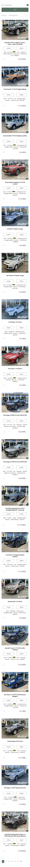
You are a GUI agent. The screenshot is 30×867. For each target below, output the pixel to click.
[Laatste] (21, 861)
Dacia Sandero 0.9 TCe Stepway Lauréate (15, 136)
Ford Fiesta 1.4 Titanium (15, 368)
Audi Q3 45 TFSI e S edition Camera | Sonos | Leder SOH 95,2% (15, 43)
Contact (8, 48)
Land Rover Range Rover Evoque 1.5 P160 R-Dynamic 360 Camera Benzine (15, 835)
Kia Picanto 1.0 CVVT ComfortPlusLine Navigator (15, 695)
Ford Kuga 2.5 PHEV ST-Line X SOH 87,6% (15, 462)
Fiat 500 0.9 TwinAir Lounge (15, 229)
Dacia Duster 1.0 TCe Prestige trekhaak (15, 89)
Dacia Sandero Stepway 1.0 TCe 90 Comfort (15, 183)
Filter (15, 9)
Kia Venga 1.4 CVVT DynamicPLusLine (15, 788)
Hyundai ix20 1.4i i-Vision (15, 601)
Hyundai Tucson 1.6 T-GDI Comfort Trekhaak (15, 649)
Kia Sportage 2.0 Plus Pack (15, 741)
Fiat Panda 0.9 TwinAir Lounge (15, 275)
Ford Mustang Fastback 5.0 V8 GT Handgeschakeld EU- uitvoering (15, 509)
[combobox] (18, 15)
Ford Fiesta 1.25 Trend (15, 322)
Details (21, 48)
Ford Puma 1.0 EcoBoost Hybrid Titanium (15, 555)
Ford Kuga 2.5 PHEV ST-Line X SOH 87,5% (15, 415)
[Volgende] (18, 861)
